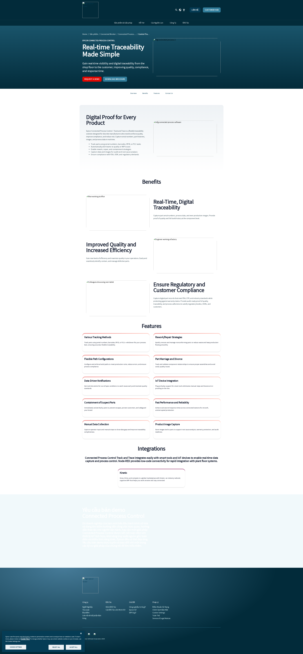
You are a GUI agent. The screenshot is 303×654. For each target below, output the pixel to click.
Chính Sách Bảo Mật (160, 610)
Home (84, 34)
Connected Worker (108, 34)
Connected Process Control (127, 34)
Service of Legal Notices (161, 618)
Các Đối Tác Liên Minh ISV (115, 610)
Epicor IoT (133, 610)
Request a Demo (92, 79)
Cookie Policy (25, 639)
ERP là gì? (132, 613)
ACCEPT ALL (73, 647)
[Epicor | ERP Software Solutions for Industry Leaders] (90, 10)
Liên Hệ (195, 10)
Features (157, 93)
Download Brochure (115, 79)
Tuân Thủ (156, 615)
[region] (43, 641)
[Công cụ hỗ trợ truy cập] (184, 10)
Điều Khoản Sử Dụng (160, 607)
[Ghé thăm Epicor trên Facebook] (89, 634)
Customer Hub (212, 10)
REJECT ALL (56, 647)
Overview (133, 93)
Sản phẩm (94, 34)
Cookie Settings (158, 613)
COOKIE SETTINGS (16, 647)
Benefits (145, 93)
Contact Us (169, 93)
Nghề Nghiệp (87, 607)
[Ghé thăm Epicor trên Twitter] (95, 634)
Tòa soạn (85, 610)
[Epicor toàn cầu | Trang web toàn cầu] (180, 10)
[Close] (81, 633)
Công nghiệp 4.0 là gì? (137, 607)
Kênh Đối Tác (111, 607)
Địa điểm (85, 613)
